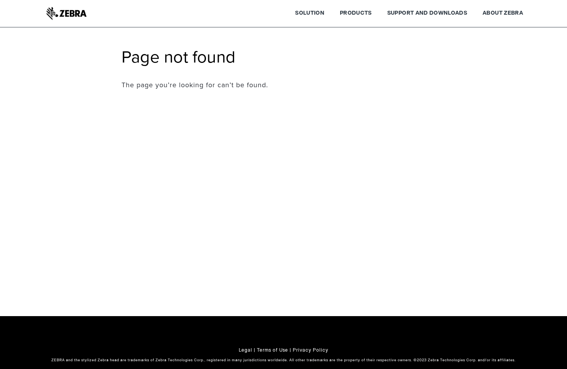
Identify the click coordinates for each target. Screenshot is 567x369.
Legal (245, 350)
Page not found (178, 57)
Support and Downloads (427, 13)
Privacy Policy (310, 350)
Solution (309, 13)
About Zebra (503, 13)
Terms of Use (272, 350)
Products (356, 13)
